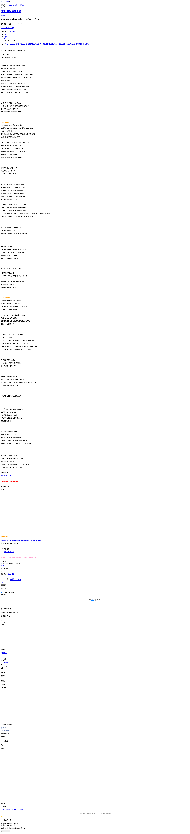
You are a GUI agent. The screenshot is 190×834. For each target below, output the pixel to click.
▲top (2, 582)
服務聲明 (109, 813)
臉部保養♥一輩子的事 (15, 580)
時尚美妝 (12, 31)
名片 (5, 38)
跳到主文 (3, 15)
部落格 (5, 36)
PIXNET (84, 813)
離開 (9, 831)
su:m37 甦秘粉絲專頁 (6, 475)
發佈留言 (3, 594)
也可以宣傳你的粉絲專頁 (5, 730)
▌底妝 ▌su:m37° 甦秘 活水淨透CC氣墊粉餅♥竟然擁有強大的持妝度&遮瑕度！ (21, 540)
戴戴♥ (2, 565)
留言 (13, 574)
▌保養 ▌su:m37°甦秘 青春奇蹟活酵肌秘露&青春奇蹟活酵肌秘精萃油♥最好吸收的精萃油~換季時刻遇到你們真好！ (48, 44)
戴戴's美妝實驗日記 (11, 11)
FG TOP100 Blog (7, 28)
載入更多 (3, 585)
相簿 (5, 34)
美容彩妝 (12, 578)
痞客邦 (9, 574)
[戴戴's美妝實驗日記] (1, 728)
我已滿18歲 (3, 831)
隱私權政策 (103, 813)
